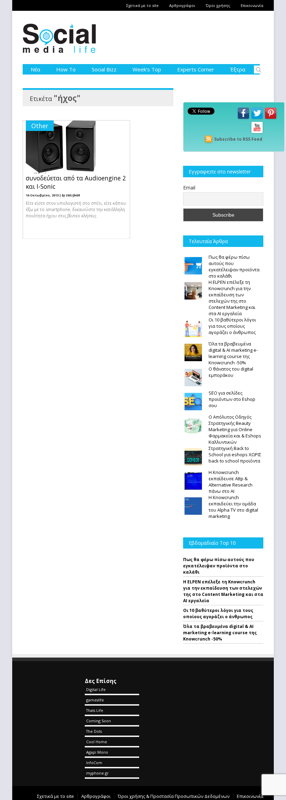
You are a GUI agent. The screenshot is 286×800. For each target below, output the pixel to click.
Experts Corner (195, 69)
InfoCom (94, 762)
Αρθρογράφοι (182, 5)
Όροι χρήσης (218, 5)
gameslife (95, 699)
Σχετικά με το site (142, 5)
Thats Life (94, 710)
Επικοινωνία (252, 5)
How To (66, 69)
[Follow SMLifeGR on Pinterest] (270, 118)
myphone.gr (97, 773)
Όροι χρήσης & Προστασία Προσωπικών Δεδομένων (173, 796)
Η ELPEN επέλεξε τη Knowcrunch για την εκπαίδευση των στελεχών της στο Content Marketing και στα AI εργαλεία (223, 591)
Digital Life (96, 689)
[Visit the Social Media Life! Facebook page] (243, 118)
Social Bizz (104, 69)
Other (39, 126)
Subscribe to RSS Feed (238, 139)
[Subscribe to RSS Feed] (208, 139)
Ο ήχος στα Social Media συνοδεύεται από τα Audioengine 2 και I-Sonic (76, 178)
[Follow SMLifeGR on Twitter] (257, 118)
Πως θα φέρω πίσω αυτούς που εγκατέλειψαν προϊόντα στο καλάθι (218, 566)
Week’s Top (147, 69)
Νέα (35, 69)
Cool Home (96, 741)
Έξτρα (237, 69)
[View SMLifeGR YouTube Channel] (257, 132)
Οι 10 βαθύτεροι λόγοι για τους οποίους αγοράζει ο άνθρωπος (218, 613)
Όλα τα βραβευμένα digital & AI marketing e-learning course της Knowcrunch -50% (220, 632)
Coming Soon (98, 720)
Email (189, 187)
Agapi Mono (97, 752)
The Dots (94, 731)
